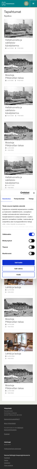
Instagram (7, 463)
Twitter (6, 460)
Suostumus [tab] (6, 199)
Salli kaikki (18, 262)
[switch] (32, 240)
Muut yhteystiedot (10, 423)
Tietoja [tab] (31, 199)
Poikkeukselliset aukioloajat (12, 449)
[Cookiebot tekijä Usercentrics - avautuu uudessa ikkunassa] (21, 193)
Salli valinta (18, 268)
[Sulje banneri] (34, 193)
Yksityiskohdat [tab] (19, 199)
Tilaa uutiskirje (8, 465)
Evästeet (7, 434)
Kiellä (19, 275)
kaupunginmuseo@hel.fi (12, 419)
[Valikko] (33, 3)
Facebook (7, 458)
